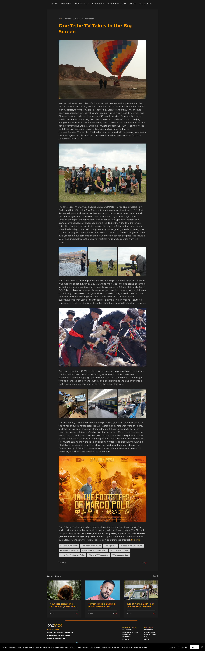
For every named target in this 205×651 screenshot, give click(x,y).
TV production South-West (131, 546)
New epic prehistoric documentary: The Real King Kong (62, 605)
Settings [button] (172, 647)
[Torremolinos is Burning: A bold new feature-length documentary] (102, 590)
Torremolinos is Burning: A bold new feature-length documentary (102, 605)
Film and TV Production (98, 555)
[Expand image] (73, 261)
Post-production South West (94, 550)
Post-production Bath (69, 550)
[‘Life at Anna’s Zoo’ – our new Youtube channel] (141, 590)
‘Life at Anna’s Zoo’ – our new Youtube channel (140, 605)
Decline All (183, 647)
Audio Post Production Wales (72, 555)
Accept (194, 647)
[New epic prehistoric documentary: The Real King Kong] (64, 590)
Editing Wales (110, 546)
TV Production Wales (69, 546)
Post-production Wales (91, 546)
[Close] (202, 647)
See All (155, 576)
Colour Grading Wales (119, 550)
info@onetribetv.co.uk (63, 632)
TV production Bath (120, 555)
